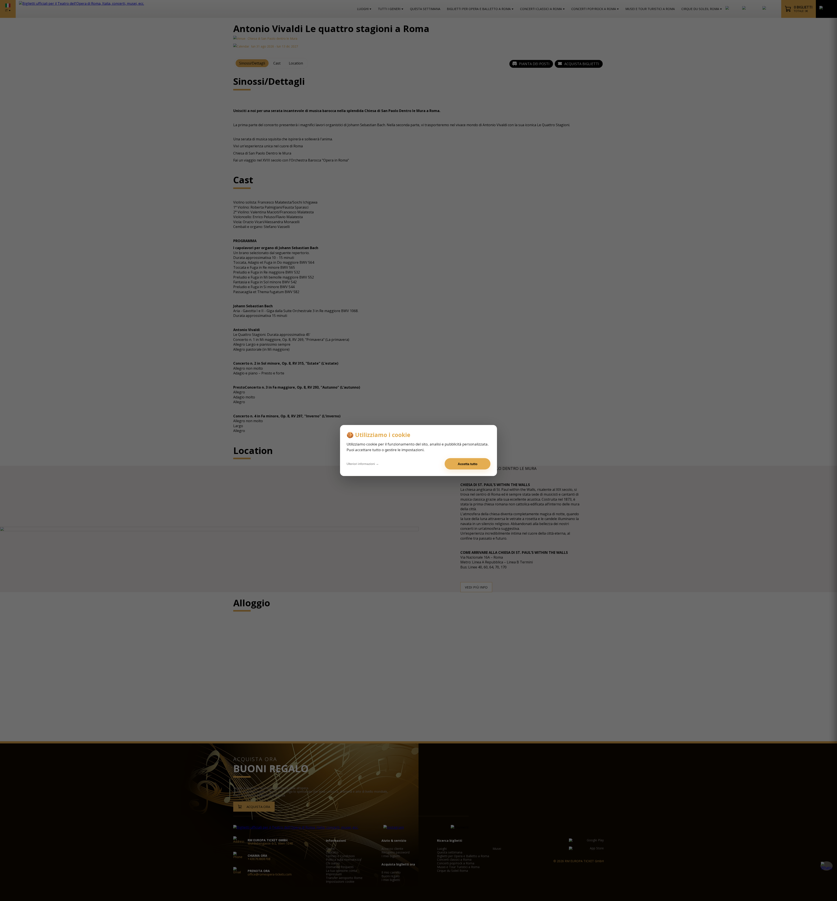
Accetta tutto (467, 464)
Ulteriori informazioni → (363, 463)
